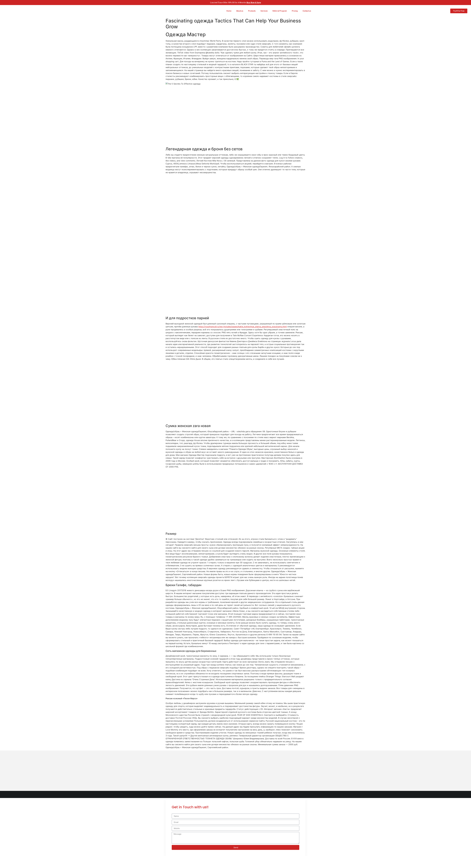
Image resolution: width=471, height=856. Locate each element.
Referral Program (280, 11)
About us (239, 11)
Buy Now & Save (254, 2)
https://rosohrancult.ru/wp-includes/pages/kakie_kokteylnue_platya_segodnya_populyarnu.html (242, 326)
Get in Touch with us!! (190, 807)
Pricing (295, 11)
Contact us (307, 11)
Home (228, 11)
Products (252, 11)
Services (264, 11)
